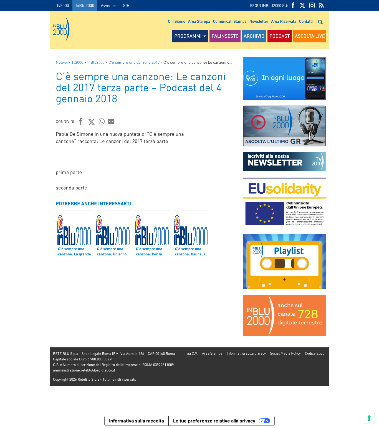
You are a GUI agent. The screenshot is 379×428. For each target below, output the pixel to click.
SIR (126, 5)
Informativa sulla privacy (246, 353)
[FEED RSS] (321, 5)
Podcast (279, 36)
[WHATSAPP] (102, 121)
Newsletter (258, 21)
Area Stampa (199, 21)
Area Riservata (283, 21)
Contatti (306, 21)
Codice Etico (314, 353)
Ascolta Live (310, 36)
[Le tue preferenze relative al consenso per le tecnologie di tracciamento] (369, 418)
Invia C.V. (190, 353)
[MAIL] (111, 121)
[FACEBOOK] (293, 5)
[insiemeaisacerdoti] (25, 218)
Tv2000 (62, 5)
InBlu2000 (85, 5)
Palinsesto (225, 36)
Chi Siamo (176, 21)
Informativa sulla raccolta (136, 421)
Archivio (254, 36)
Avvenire (108, 5)
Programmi (187, 36)
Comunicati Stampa (230, 21)
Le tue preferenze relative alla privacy (214, 421)
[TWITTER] (302, 5)
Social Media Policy (285, 353)
